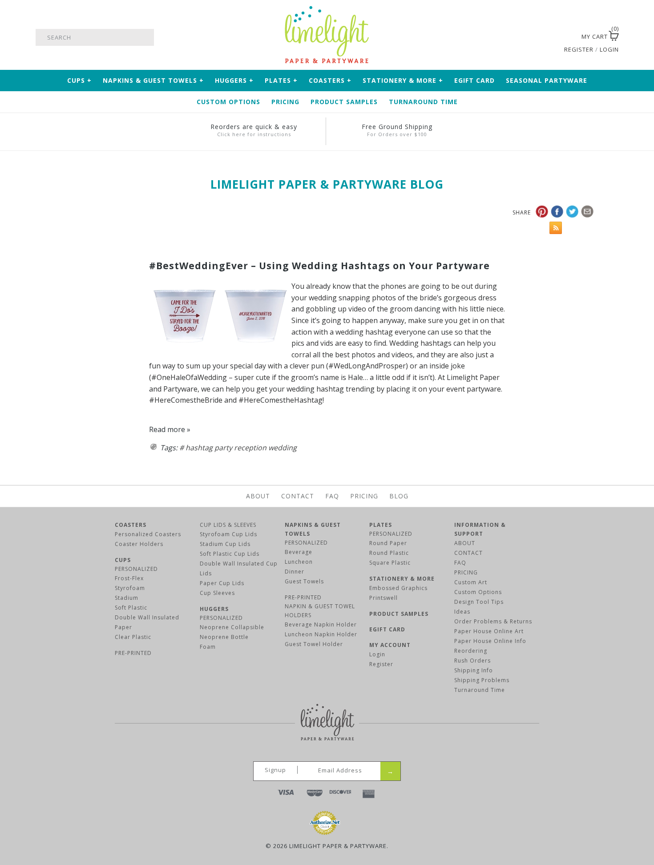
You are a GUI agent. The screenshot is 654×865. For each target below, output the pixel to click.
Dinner (294, 571)
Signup (275, 770)
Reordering (470, 651)
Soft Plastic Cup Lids (229, 554)
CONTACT (468, 553)
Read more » (169, 429)
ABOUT (464, 543)
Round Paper (388, 543)
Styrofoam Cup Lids (228, 534)
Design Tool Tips (479, 602)
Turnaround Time (423, 101)
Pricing (285, 101)
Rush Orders (472, 660)
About (258, 496)
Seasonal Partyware (546, 80)
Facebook (538, 37)
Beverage (298, 552)
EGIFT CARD (387, 629)
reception (250, 448)
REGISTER (578, 49)
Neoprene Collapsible (232, 627)
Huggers (234, 80)
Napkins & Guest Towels (153, 80)
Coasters (330, 80)
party (223, 448)
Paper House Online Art (489, 631)
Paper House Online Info (490, 641)
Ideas (462, 611)
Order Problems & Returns (493, 621)
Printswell (383, 598)
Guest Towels (304, 581)
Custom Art (470, 582)
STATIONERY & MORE (402, 578)
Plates (281, 80)
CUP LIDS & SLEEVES (228, 525)
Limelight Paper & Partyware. (338, 846)
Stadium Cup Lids (225, 544)
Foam (208, 647)
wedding (282, 448)
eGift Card (474, 80)
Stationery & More (403, 80)
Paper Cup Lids (222, 583)
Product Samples (344, 101)
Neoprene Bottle (224, 637)
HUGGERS (214, 609)
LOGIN (609, 49)
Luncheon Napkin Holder (321, 634)
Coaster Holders (139, 544)
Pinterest (550, 37)
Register (381, 664)
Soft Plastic (131, 607)
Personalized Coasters (148, 534)
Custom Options (228, 101)
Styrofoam (130, 588)
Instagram (561, 37)
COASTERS (130, 525)
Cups (79, 80)
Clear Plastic (133, 637)
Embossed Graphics (398, 588)
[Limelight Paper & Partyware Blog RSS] (553, 230)
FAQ (332, 496)
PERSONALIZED (136, 569)
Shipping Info (473, 670)
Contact (297, 496)
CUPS (123, 560)
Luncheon (299, 562)
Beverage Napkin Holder (321, 624)
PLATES (380, 525)
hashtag (199, 448)
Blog (398, 496)
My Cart (594, 36)
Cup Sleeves (217, 593)
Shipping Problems (481, 680)
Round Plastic (389, 553)
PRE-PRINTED (133, 653)
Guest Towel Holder (314, 644)
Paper (123, 627)
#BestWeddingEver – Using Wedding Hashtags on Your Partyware (319, 265)
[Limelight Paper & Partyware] (327, 10)
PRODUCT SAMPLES (398, 614)
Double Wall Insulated (147, 617)
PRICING (466, 572)
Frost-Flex (129, 578)
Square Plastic (390, 562)
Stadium (126, 598)
